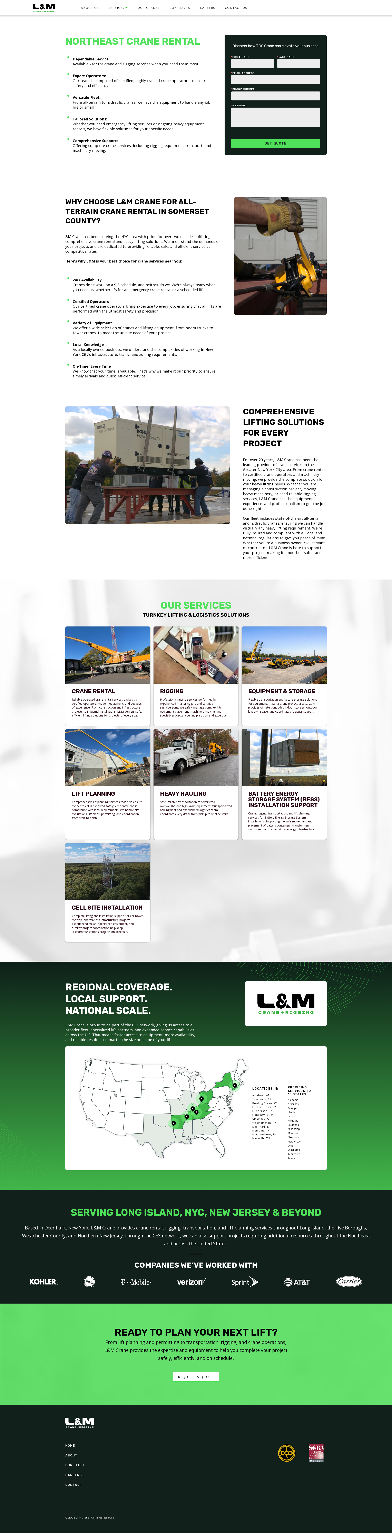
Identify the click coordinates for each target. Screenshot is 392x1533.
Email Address (243, 73)
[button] (118, 7)
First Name (240, 57)
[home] (44, 7)
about (71, 1455)
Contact (73, 1485)
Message (238, 105)
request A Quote (196, 1377)
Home (70, 1445)
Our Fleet (75, 1465)
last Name (286, 57)
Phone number (243, 89)
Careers (73, 1475)
